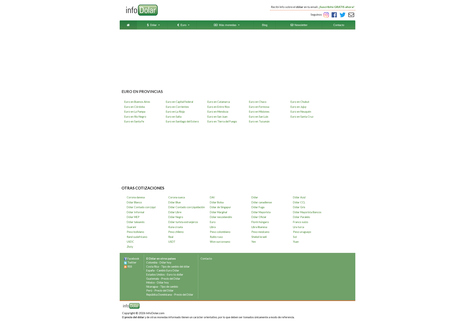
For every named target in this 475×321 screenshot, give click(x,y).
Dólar (153, 25)
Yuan (296, 241)
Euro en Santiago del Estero (182, 121)
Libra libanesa (259, 227)
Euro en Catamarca (218, 101)
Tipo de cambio (169, 286)
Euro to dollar (175, 274)
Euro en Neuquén (301, 111)
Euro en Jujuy (298, 106)
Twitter (132, 262)
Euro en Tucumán (259, 121)
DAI (212, 197)
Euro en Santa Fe (134, 121)
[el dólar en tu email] (351, 14)
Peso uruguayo (302, 231)
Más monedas (226, 25)
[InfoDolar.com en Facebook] (125, 258)
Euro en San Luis (258, 116)
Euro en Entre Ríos (218, 106)
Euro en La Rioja (175, 111)
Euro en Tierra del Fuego (222, 121)
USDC (130, 241)
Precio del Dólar (170, 278)
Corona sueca (176, 197)
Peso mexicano (260, 231)
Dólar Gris (299, 207)
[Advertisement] (237, 60)
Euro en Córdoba (134, 106)
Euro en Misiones (259, 111)
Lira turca (298, 227)
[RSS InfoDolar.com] (125, 266)
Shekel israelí (259, 236)
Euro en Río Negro (135, 116)
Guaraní (131, 227)
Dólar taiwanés (136, 222)
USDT (171, 241)
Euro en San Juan (217, 116)
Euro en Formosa (259, 106)
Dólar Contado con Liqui (141, 207)
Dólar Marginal (218, 212)
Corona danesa (136, 197)
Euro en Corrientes (177, 106)
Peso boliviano (135, 231)
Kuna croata (175, 227)
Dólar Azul (299, 197)
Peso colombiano (220, 231)
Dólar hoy (165, 262)
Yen (253, 241)
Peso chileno (176, 231)
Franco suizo (300, 222)
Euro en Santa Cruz (302, 116)
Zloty (130, 246)
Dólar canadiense (261, 202)
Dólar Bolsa (217, 202)
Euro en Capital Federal (179, 101)
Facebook (133, 258)
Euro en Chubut (300, 101)
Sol (295, 236)
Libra (213, 227)
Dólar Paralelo (301, 217)
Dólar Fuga (257, 207)
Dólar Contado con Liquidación (186, 207)
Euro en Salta (173, 116)
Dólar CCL (299, 202)
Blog (264, 25)
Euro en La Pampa (134, 111)
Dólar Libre (174, 212)
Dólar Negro (175, 217)
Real (170, 236)
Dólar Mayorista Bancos (307, 212)
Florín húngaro (260, 222)
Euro (182, 25)
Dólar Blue (174, 202)
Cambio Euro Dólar (168, 270)
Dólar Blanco (134, 202)
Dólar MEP (133, 217)
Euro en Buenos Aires (137, 101)
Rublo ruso (216, 236)
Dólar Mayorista (261, 212)
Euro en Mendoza (217, 111)
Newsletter (300, 25)
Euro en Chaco (257, 101)
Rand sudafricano (137, 236)
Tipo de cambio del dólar (175, 266)
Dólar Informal (135, 212)
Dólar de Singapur (220, 207)
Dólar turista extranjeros (183, 222)
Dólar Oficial (258, 217)
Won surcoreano (220, 241)
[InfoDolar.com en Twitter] (125, 262)
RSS (129, 266)
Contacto (338, 25)
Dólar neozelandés (221, 217)
